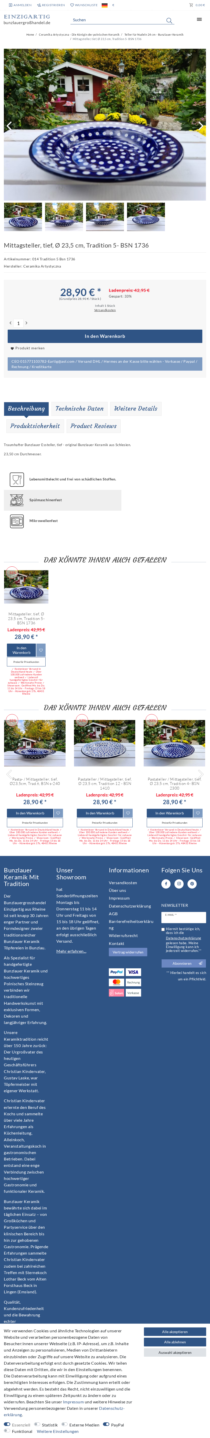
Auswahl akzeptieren (175, 1352)
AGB (113, 913)
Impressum (119, 897)
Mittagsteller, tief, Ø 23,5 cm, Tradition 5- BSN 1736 (26, 618)
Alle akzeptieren (175, 1331)
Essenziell (21, 1424)
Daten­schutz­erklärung (130, 905)
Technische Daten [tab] (79, 408)
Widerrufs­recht (123, 935)
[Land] (105, 5)
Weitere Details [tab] (136, 408)
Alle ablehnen (175, 1342)
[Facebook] (166, 884)
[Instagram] (179, 884)
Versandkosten (123, 882)
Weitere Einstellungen (58, 1431)
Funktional (22, 1431)
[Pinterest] (192, 884)
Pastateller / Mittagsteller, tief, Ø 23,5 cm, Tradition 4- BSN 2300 (175, 783)
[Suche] (169, 20)
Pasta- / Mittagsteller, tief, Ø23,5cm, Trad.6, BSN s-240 (35, 781)
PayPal (117, 1424)
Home (30, 34)
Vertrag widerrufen (128, 952)
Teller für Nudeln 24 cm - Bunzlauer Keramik (154, 34)
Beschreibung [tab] (26, 408)
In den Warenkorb (105, 336)
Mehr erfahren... (71, 951)
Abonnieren (182, 963)
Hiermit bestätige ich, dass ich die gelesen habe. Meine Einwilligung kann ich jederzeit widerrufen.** (184, 940)
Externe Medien (84, 1424)
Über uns (117, 890)
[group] (26, 587)
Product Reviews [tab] (94, 426)
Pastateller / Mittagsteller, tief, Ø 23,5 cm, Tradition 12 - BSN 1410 (105, 783)
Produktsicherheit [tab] (35, 426)
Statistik (50, 1424)
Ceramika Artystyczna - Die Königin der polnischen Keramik (79, 34)
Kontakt (116, 943)
